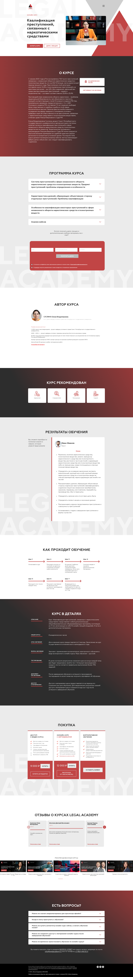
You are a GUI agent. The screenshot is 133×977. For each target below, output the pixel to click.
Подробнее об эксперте (38, 344)
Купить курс (35, 46)
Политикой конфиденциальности (78, 264)
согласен (37, 267)
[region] (66, 335)
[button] (104, 827)
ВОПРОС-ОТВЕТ (66, 949)
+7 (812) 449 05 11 (81, 951)
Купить (45, 766)
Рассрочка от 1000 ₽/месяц (66, 773)
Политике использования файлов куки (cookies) (61, 968)
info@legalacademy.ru (53, 951)
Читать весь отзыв (35, 844)
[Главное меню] (103, 6)
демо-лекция (52, 46)
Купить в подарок (40, 774)
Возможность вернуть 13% (67, 756)
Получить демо (67, 256)
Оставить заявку (93, 770)
